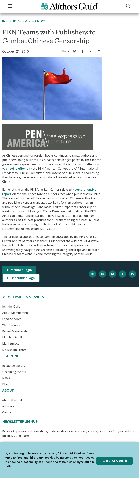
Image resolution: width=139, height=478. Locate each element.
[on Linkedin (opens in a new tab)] (91, 51)
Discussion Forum (14, 350)
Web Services (11, 325)
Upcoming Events (14, 372)
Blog (5, 384)
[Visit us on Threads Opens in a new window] (103, 274)
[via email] (100, 51)
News (6, 378)
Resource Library (13, 366)
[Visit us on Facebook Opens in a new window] (123, 274)
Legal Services (11, 319)
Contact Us (9, 412)
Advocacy (8, 406)
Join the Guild (11, 307)
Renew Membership (15, 331)
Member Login (21, 270)
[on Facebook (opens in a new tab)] (83, 51)
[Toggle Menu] (10, 6)
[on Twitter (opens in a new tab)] (75, 51)
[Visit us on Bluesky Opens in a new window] (113, 274)
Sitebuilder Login (23, 278)
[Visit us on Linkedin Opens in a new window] (133, 274)
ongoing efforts (17, 169)
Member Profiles (13, 337)
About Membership (15, 313)
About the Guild (12, 400)
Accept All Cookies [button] (115, 460)
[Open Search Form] (128, 6)
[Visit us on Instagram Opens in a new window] (93, 274)
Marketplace (10, 344)
